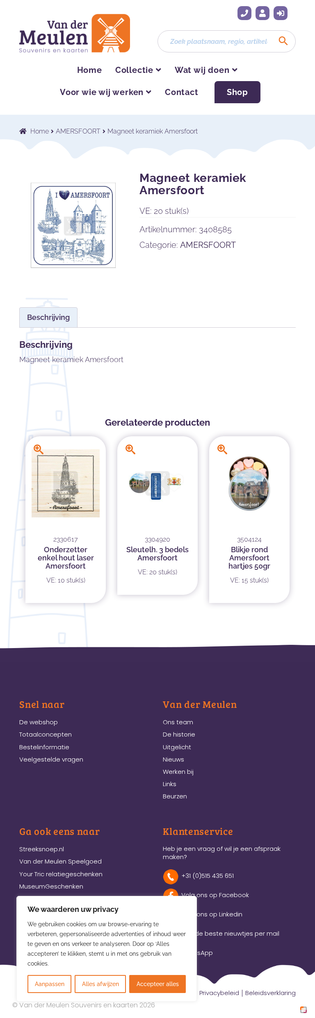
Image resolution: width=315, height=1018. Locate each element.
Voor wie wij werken (102, 92)
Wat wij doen (202, 70)
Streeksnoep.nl (41, 849)
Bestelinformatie (44, 747)
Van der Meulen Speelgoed (60, 861)
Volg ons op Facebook (215, 895)
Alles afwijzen (100, 984)
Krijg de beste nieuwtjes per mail (230, 933)
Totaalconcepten (45, 734)
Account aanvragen (262, 13)
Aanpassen (49, 984)
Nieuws (173, 759)
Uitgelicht (177, 747)
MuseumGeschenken (51, 886)
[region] (106, 949)
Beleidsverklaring (270, 993)
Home (89, 70)
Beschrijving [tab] (48, 317)
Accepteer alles (158, 984)
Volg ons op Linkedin (211, 914)
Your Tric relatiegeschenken (61, 874)
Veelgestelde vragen (51, 759)
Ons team (178, 722)
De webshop (38, 722)
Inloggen (281, 13)
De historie (179, 734)
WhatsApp (197, 952)
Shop (237, 92)
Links (169, 784)
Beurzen (175, 796)
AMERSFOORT (78, 131)
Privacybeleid (219, 993)
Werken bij (178, 771)
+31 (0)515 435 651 (244, 13)
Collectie (134, 70)
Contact (182, 92)
